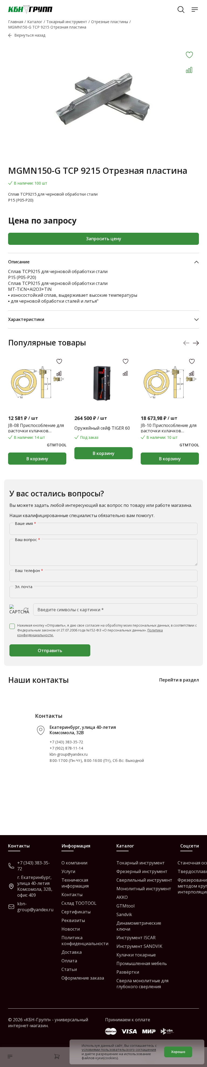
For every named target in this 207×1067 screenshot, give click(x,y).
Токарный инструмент (140, 863)
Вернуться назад (29, 35)
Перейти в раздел (179, 680)
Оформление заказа (82, 978)
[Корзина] (57, 1057)
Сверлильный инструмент (144, 880)
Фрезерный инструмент (141, 871)
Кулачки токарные (136, 955)
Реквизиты (73, 920)
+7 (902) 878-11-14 (66, 748)
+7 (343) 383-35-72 (66, 741)
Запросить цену (103, 239)
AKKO (122, 897)
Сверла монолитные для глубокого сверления (142, 984)
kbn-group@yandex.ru (69, 754)
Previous (186, 343)
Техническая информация (75, 883)
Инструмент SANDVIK (139, 946)
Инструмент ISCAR (136, 938)
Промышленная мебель (141, 963)
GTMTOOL (56, 444)
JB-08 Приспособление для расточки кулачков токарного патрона (36, 428)
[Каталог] (8, 1057)
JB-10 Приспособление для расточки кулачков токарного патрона (168, 428)
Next (196, 343)
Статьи (69, 969)
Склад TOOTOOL (78, 903)
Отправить (50, 650)
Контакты (71, 895)
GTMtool (125, 906)
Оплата (69, 961)
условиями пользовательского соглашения (119, 1049)
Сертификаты (76, 912)
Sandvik (124, 914)
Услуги (68, 871)
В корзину (37, 459)
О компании (74, 863)
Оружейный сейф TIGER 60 (102, 428)
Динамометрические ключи (138, 926)
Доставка (71, 952)
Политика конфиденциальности (84, 940)
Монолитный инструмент (143, 889)
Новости (70, 929)
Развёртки (127, 972)
